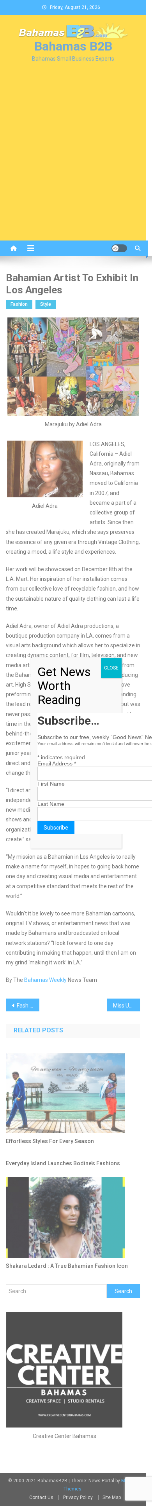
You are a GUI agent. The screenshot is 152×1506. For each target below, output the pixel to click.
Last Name (50, 804)
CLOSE (111, 668)
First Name (51, 784)
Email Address (56, 763)
